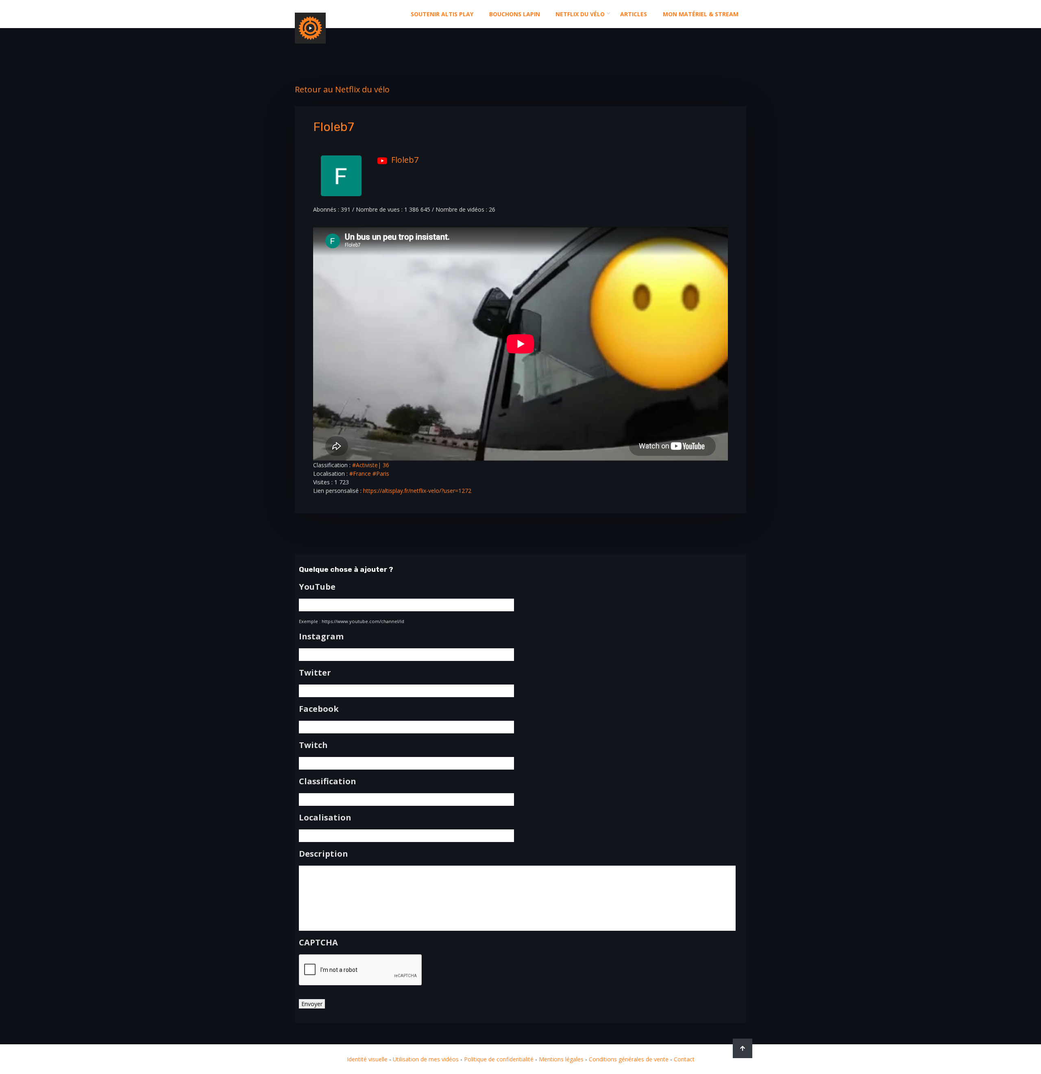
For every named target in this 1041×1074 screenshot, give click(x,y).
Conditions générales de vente (629, 1059)
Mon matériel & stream (700, 14)
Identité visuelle (367, 1059)
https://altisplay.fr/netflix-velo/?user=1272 (417, 490)
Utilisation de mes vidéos (426, 1059)
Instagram (321, 636)
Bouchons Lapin (514, 14)
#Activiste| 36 (370, 465)
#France (360, 473)
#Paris (380, 473)
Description (323, 854)
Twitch (313, 745)
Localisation (325, 817)
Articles (633, 14)
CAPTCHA (318, 942)
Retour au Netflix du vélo (342, 89)
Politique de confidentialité (499, 1059)
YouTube (317, 587)
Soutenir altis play (442, 14)
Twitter (315, 672)
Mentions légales (561, 1059)
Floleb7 (404, 159)
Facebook (319, 709)
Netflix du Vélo (580, 14)
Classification (327, 781)
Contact (684, 1059)
